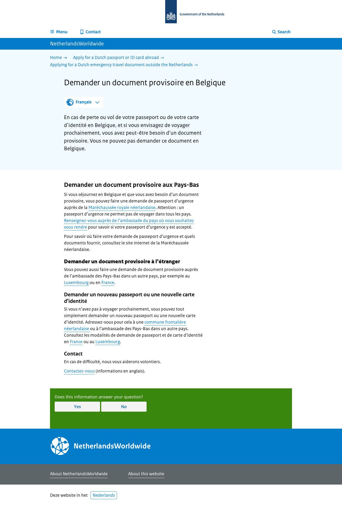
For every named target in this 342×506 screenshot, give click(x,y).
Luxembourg (76, 282)
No (124, 406)
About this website (146, 474)
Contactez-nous (79, 371)
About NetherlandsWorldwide (79, 474)
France (107, 282)
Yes (77, 406)
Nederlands (104, 495)
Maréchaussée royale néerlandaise (121, 207)
